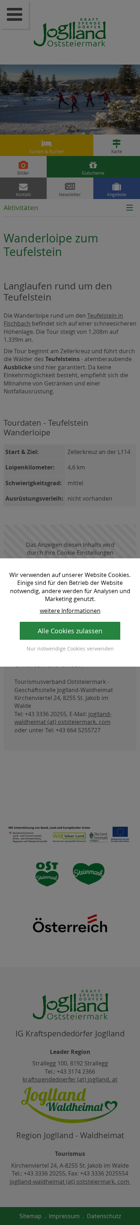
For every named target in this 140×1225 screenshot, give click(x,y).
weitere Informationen (70, 611)
